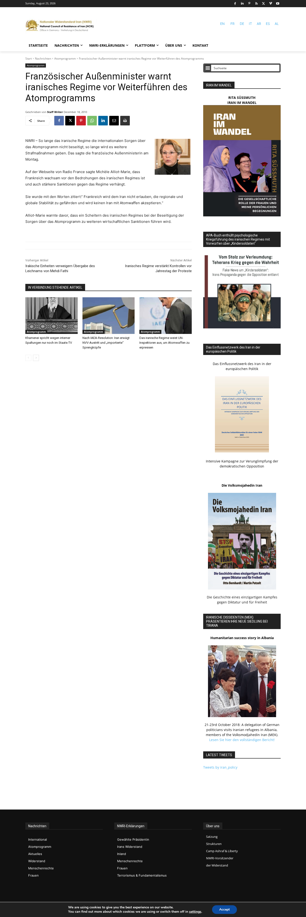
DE (242, 24)
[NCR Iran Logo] (61, 26)
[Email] (114, 120)
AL (277, 24)
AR (259, 24)
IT (250, 24)
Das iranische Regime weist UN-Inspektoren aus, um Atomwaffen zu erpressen (164, 342)
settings (195, 912)
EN (222, 24)
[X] (264, 4)
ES (268, 24)
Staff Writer (55, 112)
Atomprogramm (65, 58)
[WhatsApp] (92, 120)
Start (28, 58)
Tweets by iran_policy (220, 767)
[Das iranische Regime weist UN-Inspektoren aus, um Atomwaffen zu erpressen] (165, 315)
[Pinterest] (249, 4)
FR (232, 24)
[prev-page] (28, 358)
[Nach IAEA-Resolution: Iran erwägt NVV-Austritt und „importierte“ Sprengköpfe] (108, 315)
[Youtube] (278, 4)
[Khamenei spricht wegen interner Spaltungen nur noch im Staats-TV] (51, 315)
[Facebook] (235, 4)
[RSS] (256, 4)
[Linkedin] (242, 4)
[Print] (125, 120)
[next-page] (36, 358)
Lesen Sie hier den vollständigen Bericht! (242, 739)
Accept (224, 909)
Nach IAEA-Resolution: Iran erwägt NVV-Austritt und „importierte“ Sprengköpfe (106, 342)
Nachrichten (43, 58)
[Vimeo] (271, 4)
